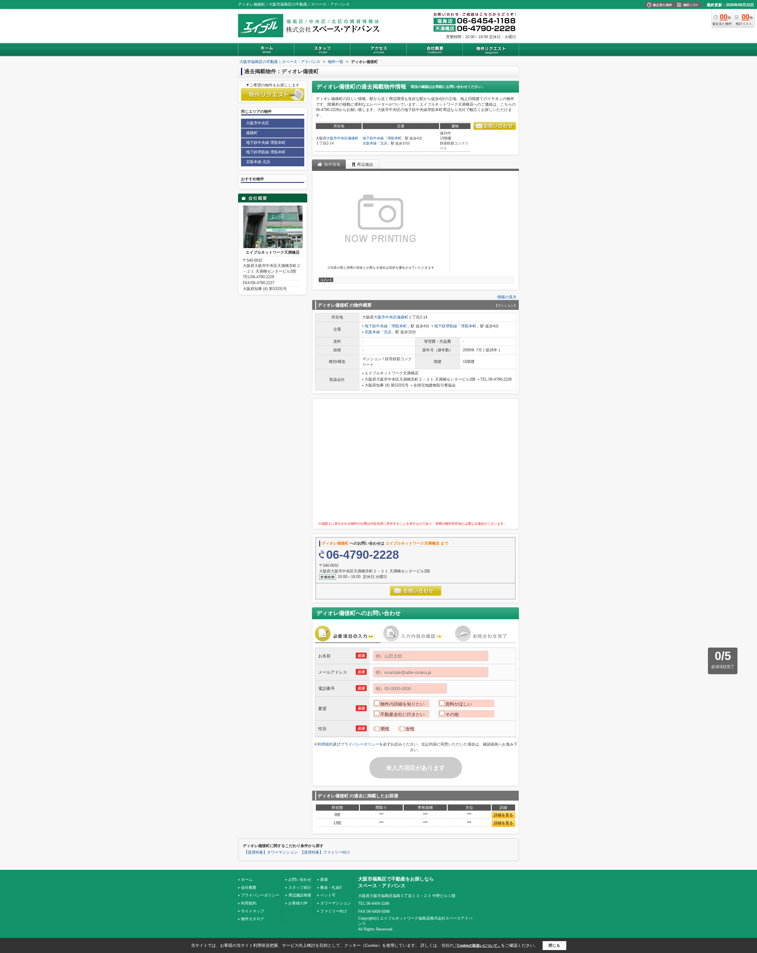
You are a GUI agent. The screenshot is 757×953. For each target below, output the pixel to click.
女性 (410, 728)
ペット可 (328, 895)
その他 (452, 714)
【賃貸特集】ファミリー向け (325, 852)
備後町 (353, 138)
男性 (385, 728)
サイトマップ (252, 911)
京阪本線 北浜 (258, 162)
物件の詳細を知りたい (402, 703)
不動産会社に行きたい (402, 714)
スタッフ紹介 (299, 887)
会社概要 (248, 887)
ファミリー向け (333, 911)
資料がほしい (458, 703)
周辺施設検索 (299, 895)
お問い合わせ (299, 879)
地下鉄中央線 (373, 138)
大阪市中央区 (337, 138)
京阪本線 (370, 143)
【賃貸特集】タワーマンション (271, 852)
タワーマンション (335, 903)
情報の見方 (507, 297)
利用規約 (325, 744)
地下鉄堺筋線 (445, 326)
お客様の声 (298, 903)
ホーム (247, 879)
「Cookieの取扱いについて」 (477, 946)
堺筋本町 (394, 138)
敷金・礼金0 (331, 887)
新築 (324, 879)
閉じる (554, 945)
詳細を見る (503, 815)
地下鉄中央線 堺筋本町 (266, 142)
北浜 (383, 143)
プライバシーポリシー (360, 744)
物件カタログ (252, 919)
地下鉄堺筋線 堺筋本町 (266, 152)
